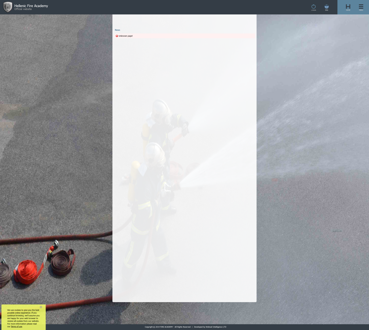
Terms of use (16, 326)
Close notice (41, 307)
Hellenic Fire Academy (31, 5)
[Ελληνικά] (327, 7)
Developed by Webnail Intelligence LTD (210, 327)
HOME (348, 10)
